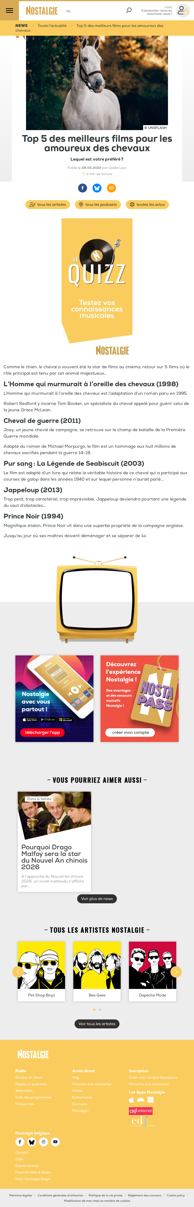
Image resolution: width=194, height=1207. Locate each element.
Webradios (24, 1091)
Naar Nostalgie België (32, 1179)
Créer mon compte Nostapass (153, 1077)
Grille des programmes (33, 1097)
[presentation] (18, 972)
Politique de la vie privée (106, 1195)
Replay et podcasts (30, 1084)
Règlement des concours (144, 1195)
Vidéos (77, 1091)
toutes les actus (150, 204)
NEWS (21, 25)
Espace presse (27, 1166)
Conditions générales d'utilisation (60, 1195)
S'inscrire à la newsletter (92, 1084)
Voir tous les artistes (97, 1024)
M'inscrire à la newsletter (149, 1084)
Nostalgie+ (80, 1111)
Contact (21, 1152)
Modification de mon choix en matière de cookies (97, 1201)
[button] (94, 1009)
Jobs (19, 1159)
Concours (79, 1104)
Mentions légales (20, 1195)
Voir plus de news (97, 898)
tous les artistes (51, 204)
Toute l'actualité (52, 25)
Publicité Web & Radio (33, 1172)
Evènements (82, 1097)
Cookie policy (176, 1195)
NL (68, 11)
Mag (75, 1077)
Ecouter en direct (29, 1077)
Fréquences (24, 1104)
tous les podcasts (100, 204)
